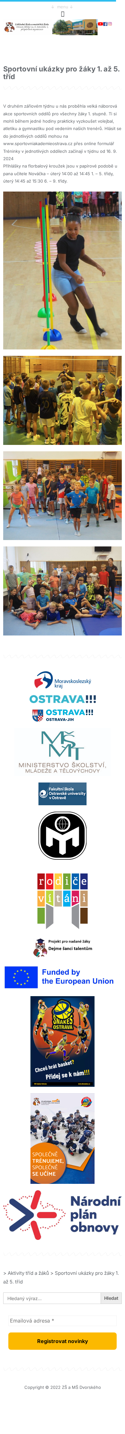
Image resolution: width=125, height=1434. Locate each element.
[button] (62, 14)
